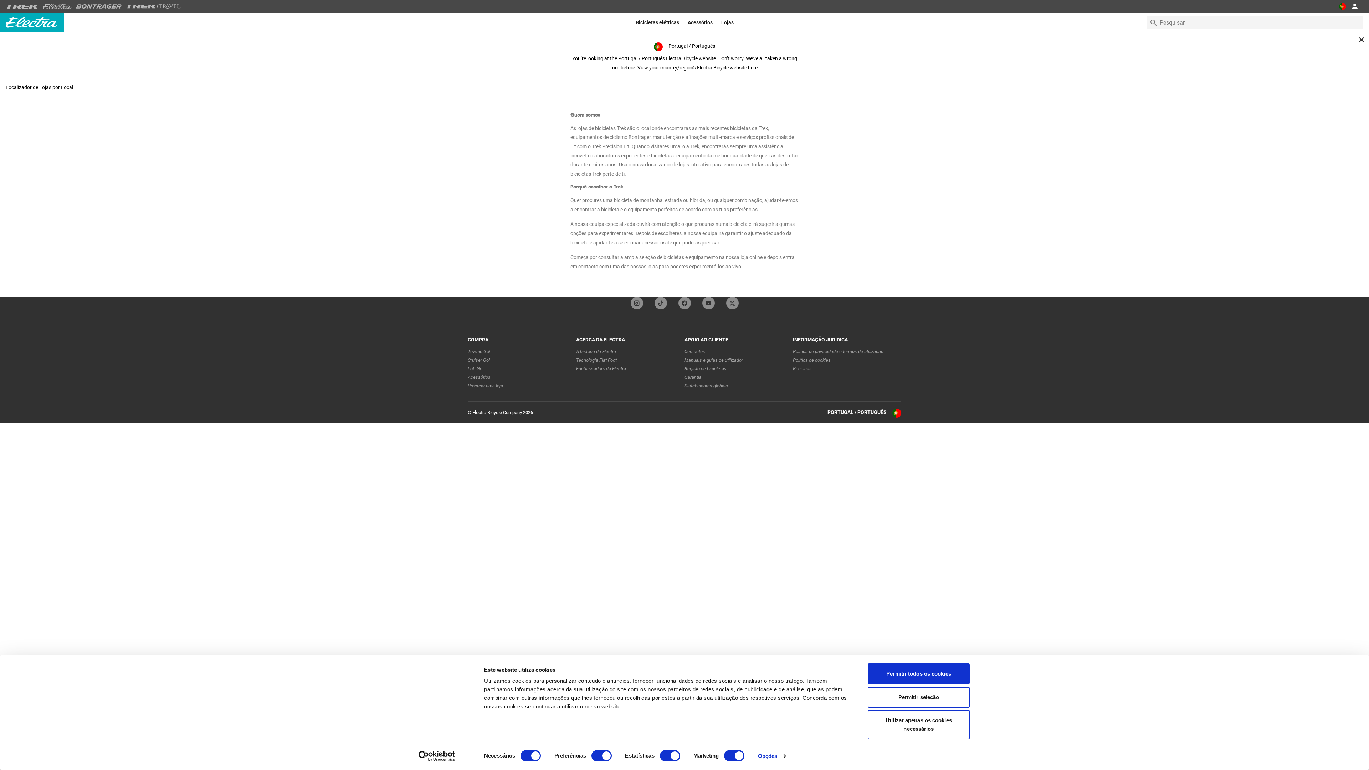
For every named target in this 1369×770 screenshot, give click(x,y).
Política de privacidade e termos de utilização (838, 351)
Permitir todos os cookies (918, 674)
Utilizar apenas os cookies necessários (919, 724)
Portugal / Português (857, 412)
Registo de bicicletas (705, 368)
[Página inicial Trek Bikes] (22, 7)
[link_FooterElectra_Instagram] (637, 303)
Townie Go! (479, 351)
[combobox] (1255, 22)
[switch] (601, 755)
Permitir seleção (918, 697)
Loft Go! (475, 368)
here (753, 68)
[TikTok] (661, 303)
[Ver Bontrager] (99, 6)
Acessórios (479, 377)
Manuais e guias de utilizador (713, 360)
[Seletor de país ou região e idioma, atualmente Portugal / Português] (1342, 6)
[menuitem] (657, 22)
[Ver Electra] (57, 6)
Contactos (694, 351)
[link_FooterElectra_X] (732, 303)
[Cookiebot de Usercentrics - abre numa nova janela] (437, 756)
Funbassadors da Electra (601, 368)
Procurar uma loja (485, 385)
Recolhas (802, 368)
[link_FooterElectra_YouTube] (708, 303)
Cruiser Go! (479, 360)
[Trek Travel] (153, 6)
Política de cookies (812, 360)
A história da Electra (596, 351)
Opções (768, 756)
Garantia (693, 377)
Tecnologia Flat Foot (596, 360)
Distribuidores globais (706, 385)
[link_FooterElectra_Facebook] (684, 303)
